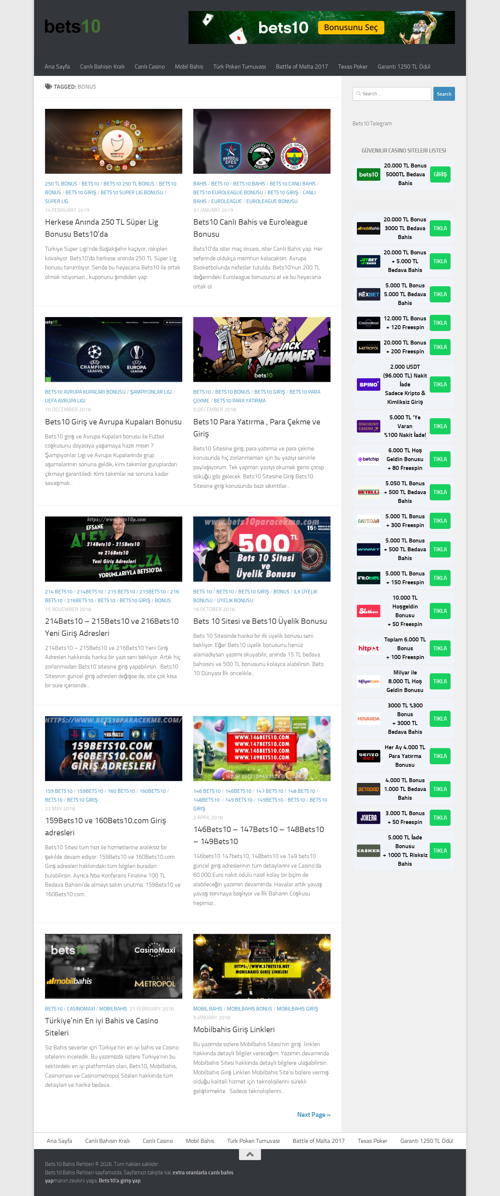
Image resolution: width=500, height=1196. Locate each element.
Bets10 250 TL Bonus (129, 184)
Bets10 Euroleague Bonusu (228, 192)
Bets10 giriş (81, 192)
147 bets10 (269, 791)
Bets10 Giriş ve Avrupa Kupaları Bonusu (113, 422)
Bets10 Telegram (372, 123)
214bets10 (90, 592)
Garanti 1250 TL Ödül (404, 66)
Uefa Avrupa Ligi (65, 401)
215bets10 (152, 592)
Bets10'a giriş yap (120, 1180)
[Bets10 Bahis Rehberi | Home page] (72, 26)
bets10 (90, 184)
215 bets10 (121, 592)
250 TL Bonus (61, 184)
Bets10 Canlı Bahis (293, 184)
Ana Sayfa (57, 66)
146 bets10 (207, 791)
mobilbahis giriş (297, 1009)
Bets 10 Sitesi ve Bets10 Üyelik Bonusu (260, 621)
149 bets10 (239, 800)
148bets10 (207, 800)
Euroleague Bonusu (272, 201)
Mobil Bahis (189, 66)
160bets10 (152, 791)
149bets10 (270, 800)
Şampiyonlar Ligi (151, 392)
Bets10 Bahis (249, 184)
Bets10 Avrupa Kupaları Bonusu (85, 392)
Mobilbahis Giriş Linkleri (234, 1029)
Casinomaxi (81, 1009)
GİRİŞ (440, 174)
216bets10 (80, 600)
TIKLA (440, 228)
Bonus (163, 600)
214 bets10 (58, 592)
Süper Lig (56, 201)
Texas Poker (352, 66)
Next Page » (314, 1115)
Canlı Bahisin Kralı (102, 66)
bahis (200, 184)
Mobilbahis (113, 1009)
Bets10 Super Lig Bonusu (132, 192)
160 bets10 (121, 791)
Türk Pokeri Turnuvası (239, 66)
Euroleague (226, 201)
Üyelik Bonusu (235, 600)
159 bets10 (58, 791)
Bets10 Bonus (232, 392)
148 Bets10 (301, 791)
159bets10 (90, 791)
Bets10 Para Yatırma (240, 401)
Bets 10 (202, 592)
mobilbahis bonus (249, 1009)
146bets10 (238, 791)
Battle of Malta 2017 (302, 66)
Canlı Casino (150, 66)
